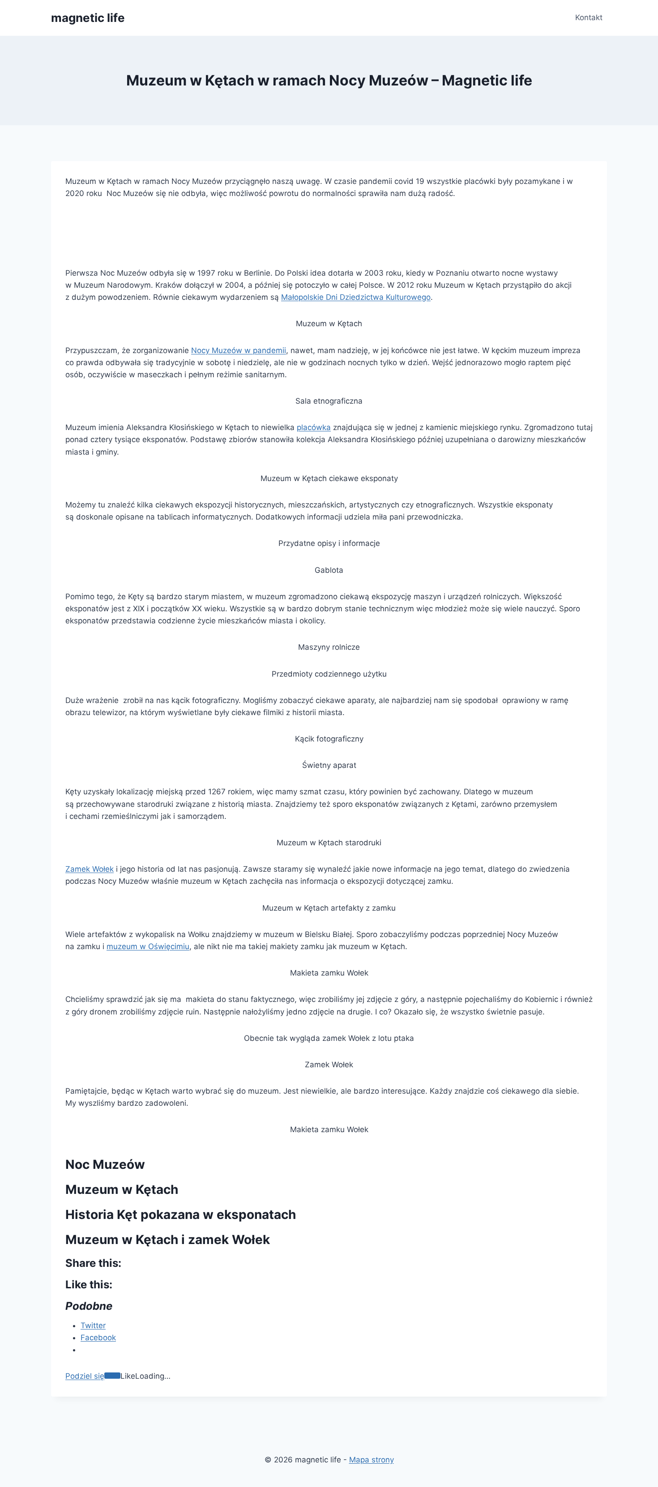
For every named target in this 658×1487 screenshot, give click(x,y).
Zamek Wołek (89, 869)
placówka (314, 427)
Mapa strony (371, 1459)
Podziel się (84, 1376)
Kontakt (588, 17)
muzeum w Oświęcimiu (148, 946)
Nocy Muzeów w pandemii (238, 350)
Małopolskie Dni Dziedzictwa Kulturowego (356, 297)
